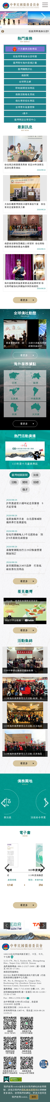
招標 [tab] (36, 482)
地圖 (15, 957)
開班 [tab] (25, 482)
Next (42, 18)
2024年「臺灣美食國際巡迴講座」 (23, 601)
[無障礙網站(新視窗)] (16, 1079)
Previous (8, 18)
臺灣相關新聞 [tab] (20, 474)
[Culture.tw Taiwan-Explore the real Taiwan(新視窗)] (25, 926)
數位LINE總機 (44, 1064)
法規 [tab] (36, 474)
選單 (45, 5)
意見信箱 (33, 998)
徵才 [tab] (25, 489)
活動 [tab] (14, 482)
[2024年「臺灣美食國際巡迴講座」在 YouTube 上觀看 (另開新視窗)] (25, 611)
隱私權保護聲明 (29, 1090)
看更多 (24, 300)
